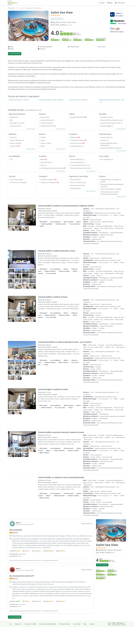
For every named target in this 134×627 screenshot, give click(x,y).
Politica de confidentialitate (47, 624)
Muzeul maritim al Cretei (48, 100)
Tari (17, 8)
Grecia (22, 8)
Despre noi (18, 624)
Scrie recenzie (15, 54)
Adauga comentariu (86, 523)
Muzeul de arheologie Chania (110, 100)
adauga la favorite (56, 19)
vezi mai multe (30, 129)
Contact (91, 624)
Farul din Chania (75, 100)
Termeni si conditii (30, 624)
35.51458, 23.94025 (62, 25)
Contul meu (76, 624)
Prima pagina (11, 8)
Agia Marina (28, 8)
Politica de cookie (64, 624)
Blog (84, 624)
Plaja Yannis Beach (16, 100)
